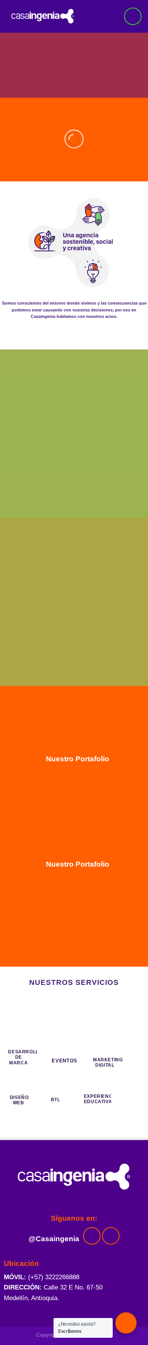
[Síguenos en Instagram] (111, 1236)
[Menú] (133, 16)
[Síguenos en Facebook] (92, 1236)
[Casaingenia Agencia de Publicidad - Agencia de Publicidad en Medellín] (50, 16)
